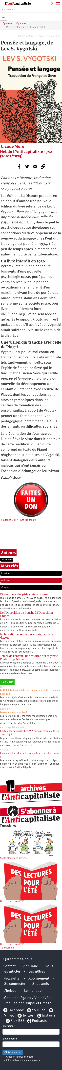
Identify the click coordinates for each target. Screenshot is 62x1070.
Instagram (50, 1016)
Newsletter (12, 979)
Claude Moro (7, 560)
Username (7, 1026)
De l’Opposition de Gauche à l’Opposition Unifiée (26, 614)
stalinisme (6, 580)
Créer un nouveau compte (19, 1057)
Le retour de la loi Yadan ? (13, 712)
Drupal (29, 1003)
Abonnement (38, 979)
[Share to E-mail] (35, 166)
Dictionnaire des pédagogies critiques (24, 594)
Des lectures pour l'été (12, 944)
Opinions (7, 23)
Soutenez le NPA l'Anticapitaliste (18, 520)
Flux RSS (18, 1021)
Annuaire (30, 966)
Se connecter (14, 984)
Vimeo (9, 1016)
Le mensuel (33, 991)
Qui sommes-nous (18, 959)
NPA (2, 687)
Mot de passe (9, 1039)
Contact (9, 966)
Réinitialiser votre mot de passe (23, 1060)
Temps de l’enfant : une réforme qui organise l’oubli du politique (29, 657)
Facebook (15, 1010)
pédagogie (6, 587)
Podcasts (39, 1021)
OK (3, 18)
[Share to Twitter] (27, 166)
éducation (5, 573)
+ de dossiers (7, 948)
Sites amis (40, 984)
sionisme (5, 709)
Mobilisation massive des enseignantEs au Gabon (27, 636)
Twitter (27, 1016)
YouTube (38, 1010)
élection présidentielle (12, 727)
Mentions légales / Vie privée (26, 998)
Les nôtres (37, 972)
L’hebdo (9, 991)
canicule (4, 750)
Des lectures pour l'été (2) (14, 901)
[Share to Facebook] (19, 166)
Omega (45, 1003)
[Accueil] (15, 3)
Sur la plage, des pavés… (13, 858)
